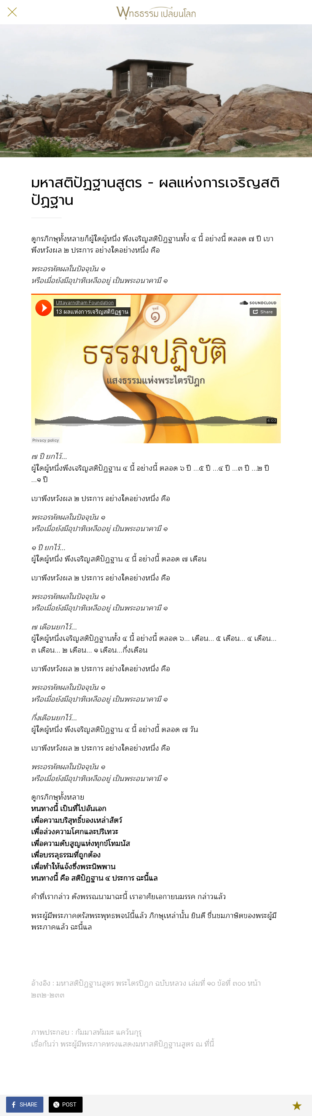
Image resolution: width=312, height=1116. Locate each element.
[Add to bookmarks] (297, 1105)
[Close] (12, 12)
